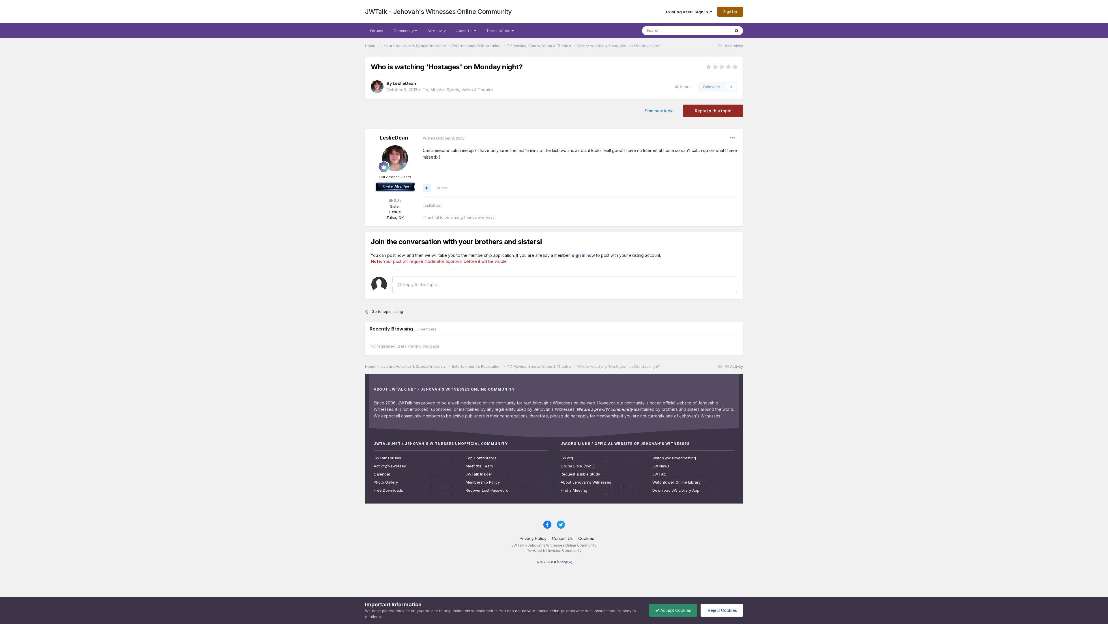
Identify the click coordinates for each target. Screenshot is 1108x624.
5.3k (397, 200)
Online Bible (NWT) (578, 466)
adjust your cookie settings (539, 610)
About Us (465, 30)
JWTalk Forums (387, 458)
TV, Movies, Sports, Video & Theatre (458, 89)
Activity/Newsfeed (390, 466)
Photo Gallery (386, 482)
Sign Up (730, 11)
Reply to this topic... (420, 284)
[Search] (736, 30)
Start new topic (659, 110)
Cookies (586, 538)
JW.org (567, 458)
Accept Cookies (675, 610)
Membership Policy (483, 482)
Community (404, 30)
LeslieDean (404, 83)
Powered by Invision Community (554, 550)
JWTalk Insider (479, 474)
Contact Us (562, 538)
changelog (565, 562)
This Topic (713, 30)
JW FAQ (659, 474)
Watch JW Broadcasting (674, 458)
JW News (660, 466)
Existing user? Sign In (688, 12)
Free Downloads (388, 490)
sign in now (583, 255)
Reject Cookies (722, 610)
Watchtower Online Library (676, 482)
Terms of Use (499, 30)
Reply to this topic (713, 110)
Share (684, 86)
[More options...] (732, 138)
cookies (403, 610)
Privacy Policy (533, 538)
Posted (444, 138)
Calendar (382, 474)
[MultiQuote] (427, 188)
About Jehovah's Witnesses (586, 482)
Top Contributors (481, 458)
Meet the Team (479, 466)
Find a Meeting (574, 490)
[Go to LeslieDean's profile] (377, 86)
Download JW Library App (675, 490)
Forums (376, 30)
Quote (441, 187)
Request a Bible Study (580, 474)
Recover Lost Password (487, 490)
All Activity (436, 30)
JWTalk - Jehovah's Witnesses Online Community (438, 11)
